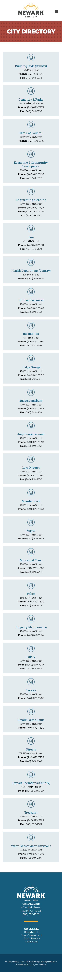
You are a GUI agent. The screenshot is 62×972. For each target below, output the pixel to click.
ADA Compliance (29, 961)
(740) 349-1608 (33, 412)
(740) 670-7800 (35, 568)
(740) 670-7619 (34, 249)
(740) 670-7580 (35, 341)
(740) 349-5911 (33, 215)
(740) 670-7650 (35, 245)
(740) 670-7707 (35, 698)
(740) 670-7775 (35, 107)
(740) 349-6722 (33, 605)
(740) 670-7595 (35, 820)
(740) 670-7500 (31, 914)
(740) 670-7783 (35, 509)
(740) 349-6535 (35, 278)
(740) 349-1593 (34, 668)
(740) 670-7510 (35, 538)
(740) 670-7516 (35, 141)
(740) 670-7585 (35, 635)
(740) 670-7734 (35, 757)
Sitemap (43, 961)
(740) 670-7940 (35, 854)
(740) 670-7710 (35, 664)
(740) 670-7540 (35, 308)
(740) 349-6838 (33, 479)
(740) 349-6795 (33, 111)
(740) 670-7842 (35, 408)
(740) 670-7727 (35, 207)
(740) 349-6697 (33, 178)
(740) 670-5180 (35, 790)
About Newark (32, 938)
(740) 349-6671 (35, 74)
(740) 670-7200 (35, 601)
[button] (56, 11)
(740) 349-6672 (33, 77)
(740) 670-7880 (35, 475)
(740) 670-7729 (36, 211)
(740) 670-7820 (35, 727)
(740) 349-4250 (33, 572)
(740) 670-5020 (33, 379)
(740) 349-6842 (33, 761)
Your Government (31, 935)
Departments (31, 932)
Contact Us (32, 941)
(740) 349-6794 (33, 857)
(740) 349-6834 (33, 312)
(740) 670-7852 (35, 375)
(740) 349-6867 (33, 446)
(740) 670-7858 (35, 442)
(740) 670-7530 (35, 174)
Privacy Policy (12, 961)
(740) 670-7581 (34, 345)
